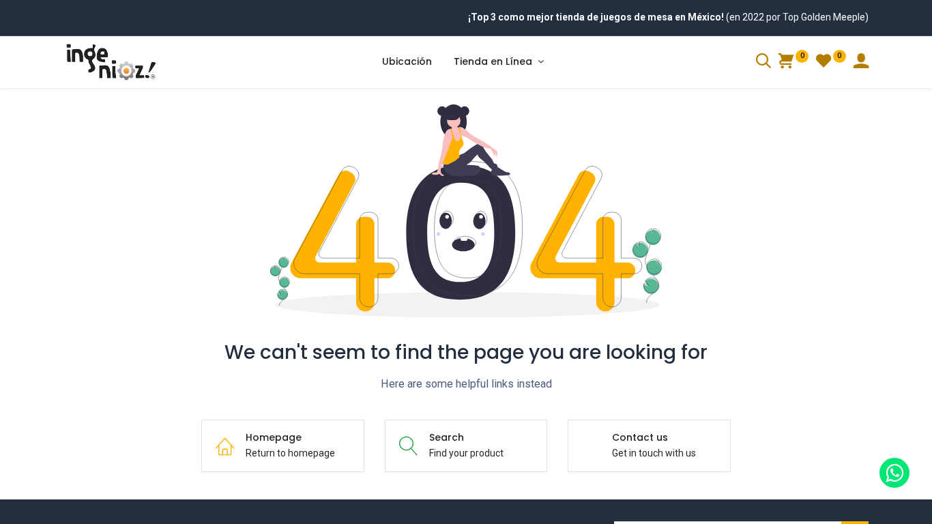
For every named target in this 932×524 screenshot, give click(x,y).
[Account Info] (861, 62)
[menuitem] (407, 62)
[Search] (763, 62)
